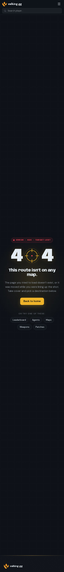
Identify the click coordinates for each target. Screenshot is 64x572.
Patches (40, 327)
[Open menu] (59, 4)
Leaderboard (19, 320)
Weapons (24, 327)
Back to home (32, 301)
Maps (49, 320)
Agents (36, 320)
